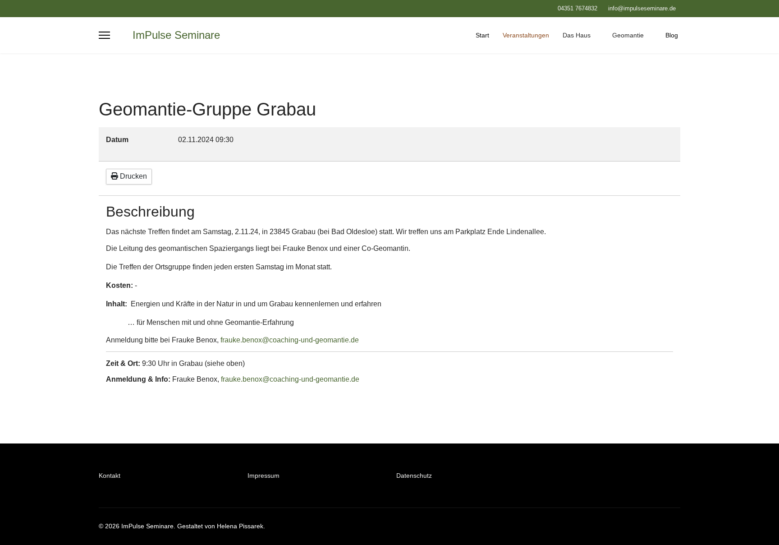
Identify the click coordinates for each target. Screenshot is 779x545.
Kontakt (109, 475)
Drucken (132, 176)
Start (482, 35)
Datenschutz (414, 475)
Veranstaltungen (526, 35)
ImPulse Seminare (176, 35)
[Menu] (104, 35)
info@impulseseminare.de (642, 8)
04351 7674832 (577, 8)
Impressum (263, 475)
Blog (671, 35)
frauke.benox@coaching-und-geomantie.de (289, 340)
